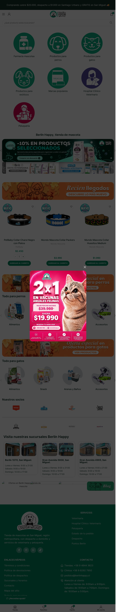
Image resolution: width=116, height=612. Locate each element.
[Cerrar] (84, 267)
